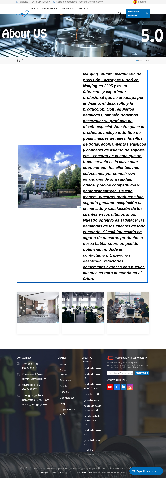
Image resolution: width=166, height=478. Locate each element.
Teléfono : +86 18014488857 (34, 2)
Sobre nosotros (49, 8)
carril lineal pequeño (89, 453)
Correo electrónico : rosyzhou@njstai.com (79, 2)
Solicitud (83, 8)
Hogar (34, 8)
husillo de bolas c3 (92, 376)
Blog (62, 404)
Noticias (64, 392)
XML (70, 473)
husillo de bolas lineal (92, 432)
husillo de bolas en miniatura (92, 386)
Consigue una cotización (133, 13)
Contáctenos (66, 18)
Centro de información (44, 18)
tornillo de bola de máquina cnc (92, 420)
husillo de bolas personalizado (92, 408)
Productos (68, 8)
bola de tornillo (92, 394)
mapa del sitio (49, 473)
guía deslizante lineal (92, 443)
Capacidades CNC (67, 412)
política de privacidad (88, 473)
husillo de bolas (92, 368)
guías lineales (91, 400)
